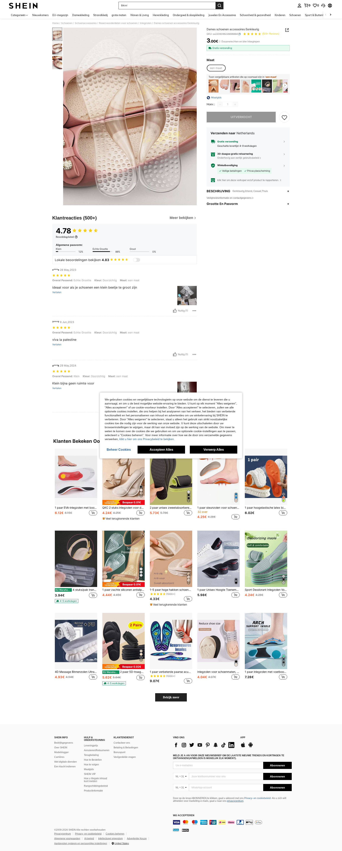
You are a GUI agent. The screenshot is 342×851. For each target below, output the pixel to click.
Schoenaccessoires (86, 23)
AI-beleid (89, 838)
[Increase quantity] (235, 104)
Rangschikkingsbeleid (96, 786)
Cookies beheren (115, 833)
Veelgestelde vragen (125, 757)
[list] (204, 745)
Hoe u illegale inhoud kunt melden (95, 780)
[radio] (216, 68)
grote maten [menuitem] (119, 15)
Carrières (59, 757)
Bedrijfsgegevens (63, 742)
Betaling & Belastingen (126, 747)
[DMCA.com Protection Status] (185, 830)
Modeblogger (61, 752)
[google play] (250, 746)
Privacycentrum (62, 833)
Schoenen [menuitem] (295, 15)
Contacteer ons (122, 742)
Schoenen (66, 23)
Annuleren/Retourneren (96, 750)
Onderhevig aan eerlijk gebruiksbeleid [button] (238, 157)
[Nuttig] (174, 310)
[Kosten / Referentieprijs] (219, 41)
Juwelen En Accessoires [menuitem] (222, 15)
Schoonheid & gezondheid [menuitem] (255, 15)
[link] (307, 5)
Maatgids (89, 769)
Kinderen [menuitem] (280, 15)
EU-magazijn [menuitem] (60, 15)
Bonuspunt (119, 752)
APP (242, 737)
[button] (323, 5)
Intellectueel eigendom (110, 838)
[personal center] (299, 5)
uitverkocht (241, 117)
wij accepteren (183, 815)
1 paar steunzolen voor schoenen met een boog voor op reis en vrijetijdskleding (218, 507)
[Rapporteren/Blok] (194, 310)
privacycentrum (235, 801)
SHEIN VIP (90, 774)
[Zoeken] (219, 5)
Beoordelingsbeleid (65, 237)
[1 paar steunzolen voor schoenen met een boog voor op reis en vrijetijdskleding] (218, 477)
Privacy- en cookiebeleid (257, 798)
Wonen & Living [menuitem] (139, 15)
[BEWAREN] (284, 117)
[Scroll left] (325, 15)
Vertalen (56, 292)
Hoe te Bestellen (93, 759)
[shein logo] (23, 5)
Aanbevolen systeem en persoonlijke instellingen (80, 843)
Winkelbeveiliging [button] (227, 165)
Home (55, 23)
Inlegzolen (145, 23)
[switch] (136, 260)
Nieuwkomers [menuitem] (40, 15)
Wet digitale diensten (65, 761)
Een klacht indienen (65, 766)
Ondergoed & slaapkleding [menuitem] (188, 15)
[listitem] (213, 86)
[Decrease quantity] (220, 104)
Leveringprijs (91, 745)
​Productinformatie (93, 790)
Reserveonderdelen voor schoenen (118, 23)
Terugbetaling (91, 755)
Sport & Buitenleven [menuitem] (317, 15)
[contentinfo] (232, 822)
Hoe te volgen (91, 764)
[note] (123, 502)
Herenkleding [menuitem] (161, 15)
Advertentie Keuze (137, 838)
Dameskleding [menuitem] (80, 15)
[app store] (243, 746)
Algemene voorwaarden (67, 838)
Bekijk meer (171, 697)
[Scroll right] (330, 15)
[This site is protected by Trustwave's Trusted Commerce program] (176, 830)
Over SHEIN (60, 747)
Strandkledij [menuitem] (100, 15)
